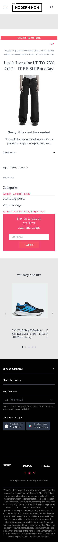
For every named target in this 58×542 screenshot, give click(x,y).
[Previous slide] (6, 313)
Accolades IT (42, 481)
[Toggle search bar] (51, 7)
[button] (22, 347)
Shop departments (13, 368)
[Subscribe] (51, 399)
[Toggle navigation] (5, 7)
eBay (27, 193)
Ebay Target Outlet (34, 211)
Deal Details (9, 152)
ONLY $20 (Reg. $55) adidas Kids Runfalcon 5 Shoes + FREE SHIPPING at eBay (29, 334)
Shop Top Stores (12, 380)
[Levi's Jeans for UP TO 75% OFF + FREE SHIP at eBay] (29, 101)
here (51, 54)
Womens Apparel (12, 211)
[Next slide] (52, 313)
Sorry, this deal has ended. (29, 38)
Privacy (46, 465)
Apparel (17, 193)
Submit (29, 244)
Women (7, 193)
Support (27, 465)
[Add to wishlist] (52, 44)
